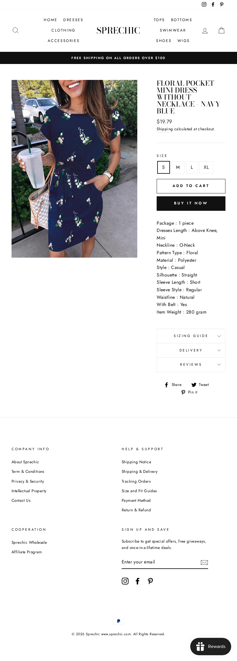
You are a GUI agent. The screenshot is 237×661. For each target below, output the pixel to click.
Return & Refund (136, 510)
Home (50, 20)
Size (162, 155)
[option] (118, 58)
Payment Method (136, 500)
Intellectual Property (29, 491)
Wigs (183, 40)
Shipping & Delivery (140, 471)
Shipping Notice (136, 462)
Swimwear (173, 30)
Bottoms (181, 20)
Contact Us (21, 500)
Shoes (163, 40)
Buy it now (191, 203)
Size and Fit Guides (139, 491)
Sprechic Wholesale (29, 542)
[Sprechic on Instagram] (125, 581)
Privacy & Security (28, 481)
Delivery (191, 350)
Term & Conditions (28, 471)
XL (206, 167)
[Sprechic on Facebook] (137, 581)
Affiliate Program (27, 552)
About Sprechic (25, 462)
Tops (159, 20)
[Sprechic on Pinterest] (150, 581)
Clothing (63, 30)
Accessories (64, 40)
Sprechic (118, 30)
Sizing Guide (191, 335)
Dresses (73, 20)
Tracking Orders (136, 481)
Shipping (165, 129)
